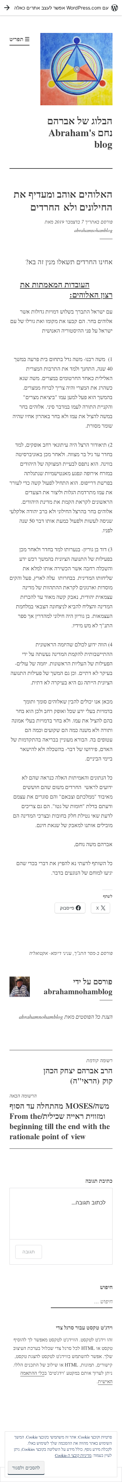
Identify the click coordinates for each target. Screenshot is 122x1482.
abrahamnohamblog (93, 230)
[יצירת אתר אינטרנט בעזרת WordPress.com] (61, 7)
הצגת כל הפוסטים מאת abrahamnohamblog (66, 1016)
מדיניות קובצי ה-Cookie (73, 1455)
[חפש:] (83, 1301)
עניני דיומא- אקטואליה (50, 953)
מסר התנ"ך (84, 953)
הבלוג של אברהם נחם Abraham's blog (80, 132)
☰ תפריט (19, 39)
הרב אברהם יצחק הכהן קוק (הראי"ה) (78, 1071)
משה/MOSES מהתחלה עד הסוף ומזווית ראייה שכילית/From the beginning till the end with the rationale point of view (59, 1117)
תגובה (28, 1251)
